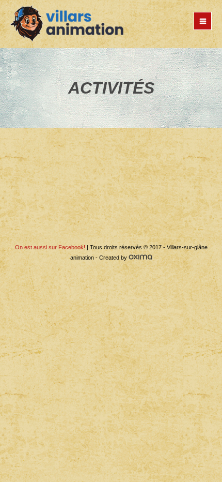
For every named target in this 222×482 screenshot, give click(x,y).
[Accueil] (67, 24)
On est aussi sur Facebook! (50, 247)
